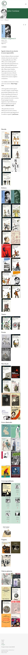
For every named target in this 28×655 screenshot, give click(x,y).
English (2, 643)
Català (2, 641)
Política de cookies (4, 652)
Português (3, 644)
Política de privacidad (4, 651)
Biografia (2, 19)
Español (2, 640)
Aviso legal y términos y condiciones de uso (7, 650)
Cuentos (4, 46)
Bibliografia (6, 19)
